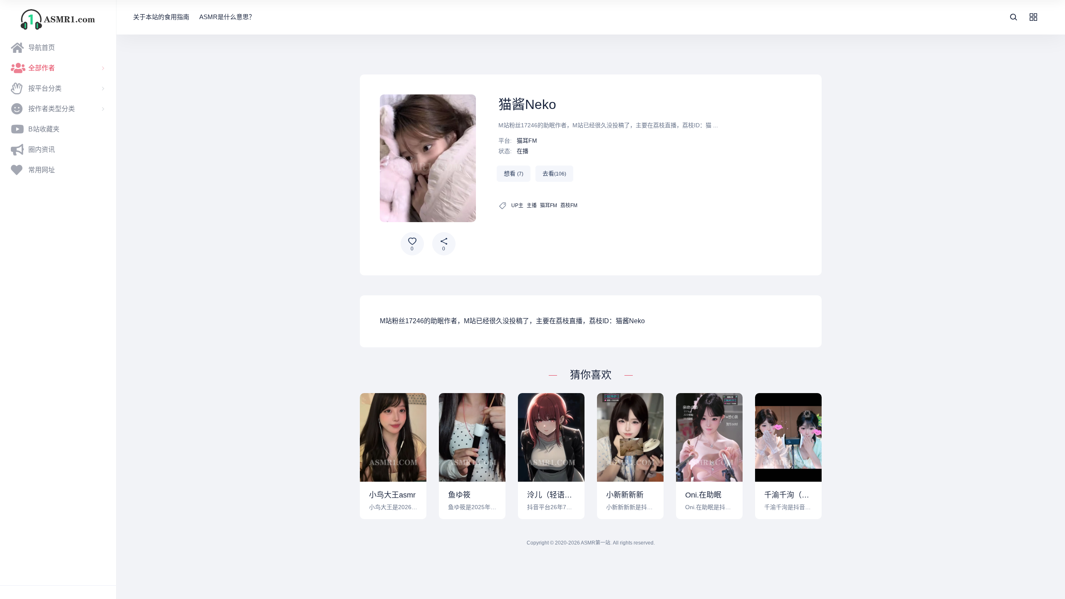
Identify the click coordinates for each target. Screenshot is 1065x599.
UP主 (517, 205)
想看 (513, 173)
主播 (532, 205)
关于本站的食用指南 (161, 16)
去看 (554, 173)
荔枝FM (568, 205)
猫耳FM (527, 140)
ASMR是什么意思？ (227, 16)
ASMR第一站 (595, 543)
